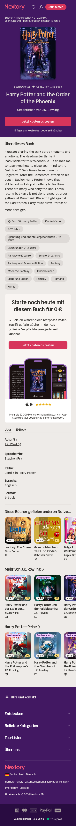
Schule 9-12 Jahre (49, 255)
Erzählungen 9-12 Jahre (22, 248)
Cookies (24, 788)
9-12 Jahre (40, 17)
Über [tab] (8, 429)
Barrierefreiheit (14, 781)
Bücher (9, 17)
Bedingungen (59, 781)
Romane (59, 279)
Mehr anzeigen (15, 210)
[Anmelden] (41, 7)
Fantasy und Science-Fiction (25, 263)
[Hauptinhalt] (70, 7)
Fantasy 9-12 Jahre (19, 255)
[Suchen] (33, 7)
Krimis (11, 286)
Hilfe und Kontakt (23, 697)
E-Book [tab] (21, 429)
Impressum (11, 788)
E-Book (10, 497)
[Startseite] (17, 6)
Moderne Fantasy (18, 271)
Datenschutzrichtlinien (38, 781)
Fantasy (55, 263)
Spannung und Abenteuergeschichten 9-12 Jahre (32, 20)
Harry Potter (27, 473)
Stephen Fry (13, 458)
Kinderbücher (23, 17)
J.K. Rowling (50, 110)
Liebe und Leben (18, 279)
